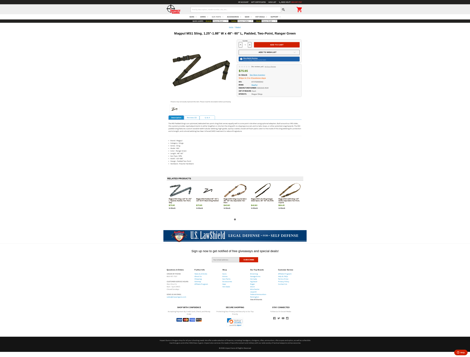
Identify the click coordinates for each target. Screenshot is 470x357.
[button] (235, 322)
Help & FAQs (283, 276)
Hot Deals (260, 17)
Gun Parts (216, 17)
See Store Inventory (257, 75)
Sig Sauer (253, 282)
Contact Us (282, 284)
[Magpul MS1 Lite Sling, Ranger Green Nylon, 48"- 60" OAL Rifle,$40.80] (263, 190)
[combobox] (236, 9)
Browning (254, 274)
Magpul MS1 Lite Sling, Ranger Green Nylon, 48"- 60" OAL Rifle (262, 200)
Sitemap (197, 282)
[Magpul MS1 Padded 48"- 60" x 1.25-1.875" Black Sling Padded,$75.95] (208, 190)
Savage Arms (255, 276)
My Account (243, 2)
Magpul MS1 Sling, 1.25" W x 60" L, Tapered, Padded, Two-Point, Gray (180, 200)
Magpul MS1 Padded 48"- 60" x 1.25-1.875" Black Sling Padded (207, 200)
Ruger (252, 284)
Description (176, 117)
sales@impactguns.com (176, 297)
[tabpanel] (180, 200)
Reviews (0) (192, 117)
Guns (191, 17)
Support (274, 17)
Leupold (253, 292)
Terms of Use (283, 279)
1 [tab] (235, 219)
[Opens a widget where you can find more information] (461, 353)
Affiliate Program (201, 284)
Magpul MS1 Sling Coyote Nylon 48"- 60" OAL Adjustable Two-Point (235, 200)
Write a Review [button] (270, 67)
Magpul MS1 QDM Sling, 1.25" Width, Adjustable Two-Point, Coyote (289, 200)
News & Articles (200, 274)
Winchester (254, 289)
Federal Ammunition (258, 294)
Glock (252, 287)
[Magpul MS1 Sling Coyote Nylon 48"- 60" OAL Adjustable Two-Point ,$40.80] (235, 190)
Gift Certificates (258, 2)
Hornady (253, 279)
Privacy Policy (283, 282)
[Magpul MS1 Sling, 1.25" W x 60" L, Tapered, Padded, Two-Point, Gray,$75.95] (180, 190)
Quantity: (245, 41)
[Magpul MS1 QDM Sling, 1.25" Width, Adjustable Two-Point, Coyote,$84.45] (290, 190)
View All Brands (256, 300)
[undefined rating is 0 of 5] (244, 67)
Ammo (203, 17)
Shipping (198, 279)
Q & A (207, 117)
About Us (198, 276)
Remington (254, 297)
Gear (247, 17)
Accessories (233, 17)
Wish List (272, 2)
